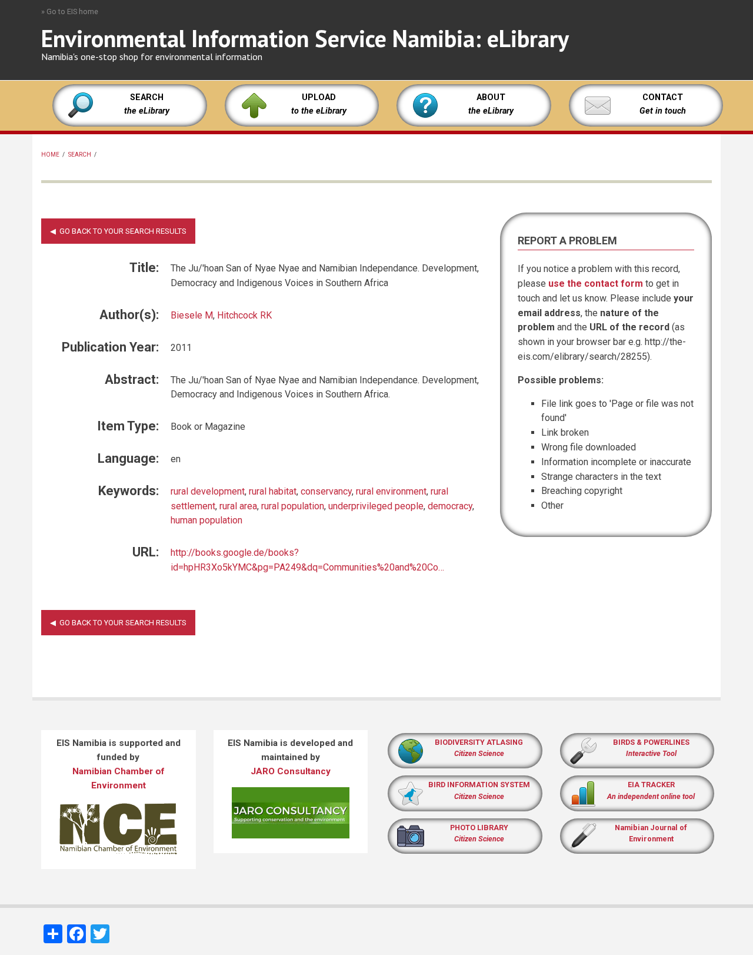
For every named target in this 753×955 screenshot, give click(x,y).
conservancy (326, 491)
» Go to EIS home (69, 11)
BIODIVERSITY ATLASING (479, 742)
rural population (292, 506)
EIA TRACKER (651, 784)
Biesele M (192, 315)
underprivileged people (376, 506)
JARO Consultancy (291, 771)
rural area (238, 506)
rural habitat (272, 491)
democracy (450, 506)
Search (79, 154)
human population (206, 520)
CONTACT (662, 97)
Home (50, 154)
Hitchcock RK (244, 315)
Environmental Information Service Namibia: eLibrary (305, 38)
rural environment (391, 491)
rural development (208, 491)
